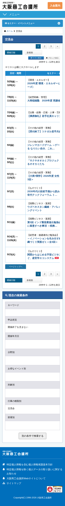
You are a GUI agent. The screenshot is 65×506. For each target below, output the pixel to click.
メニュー (14, 14)
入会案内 (55, 5)
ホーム (10, 31)
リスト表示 (36, 58)
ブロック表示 (52, 58)
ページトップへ (15, 267)
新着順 (30, 52)
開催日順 (11, 52)
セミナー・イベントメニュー (19, 23)
